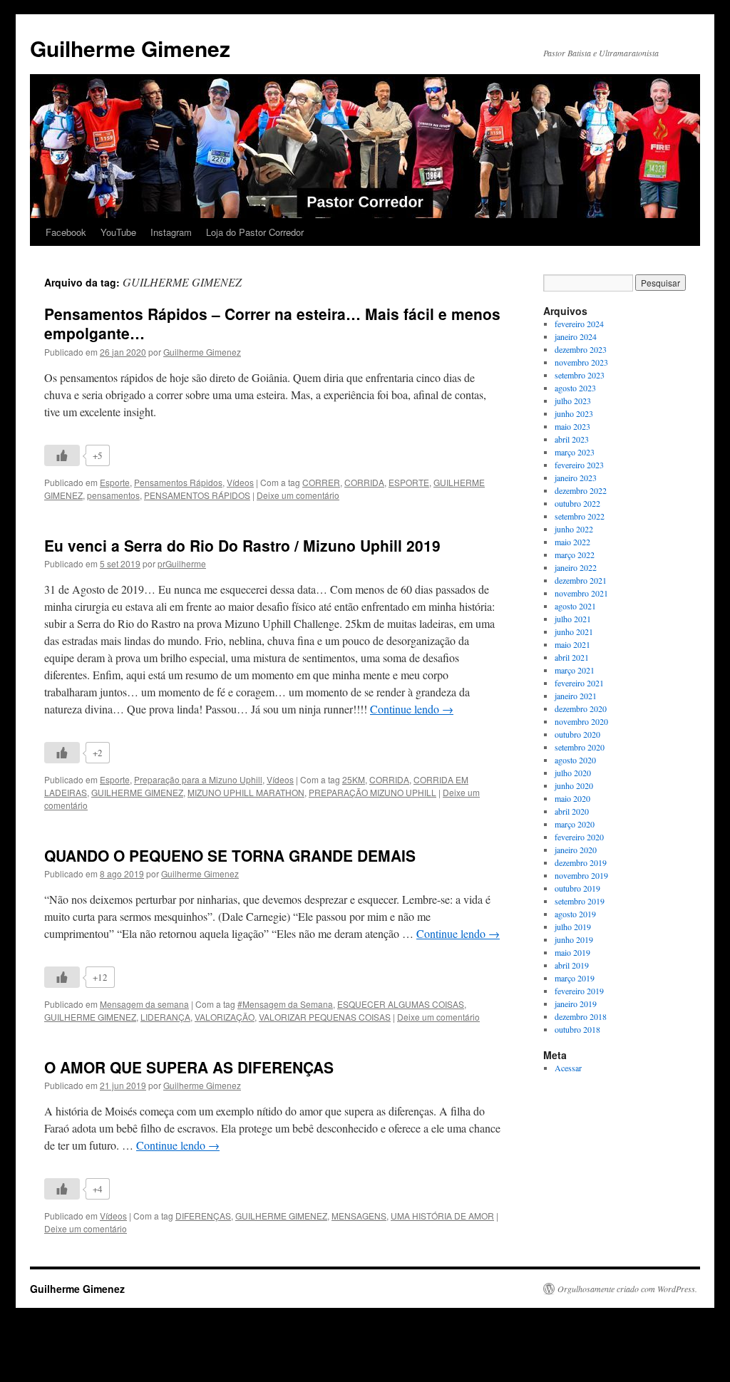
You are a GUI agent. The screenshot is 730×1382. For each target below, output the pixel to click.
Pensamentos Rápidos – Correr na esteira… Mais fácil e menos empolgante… (272, 323)
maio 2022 (572, 541)
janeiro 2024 (576, 336)
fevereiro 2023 (579, 464)
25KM (353, 779)
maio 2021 (572, 644)
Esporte (115, 482)
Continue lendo (411, 708)
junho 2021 (574, 631)
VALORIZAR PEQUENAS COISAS (325, 1017)
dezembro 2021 (581, 580)
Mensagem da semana (144, 1004)
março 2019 (575, 978)
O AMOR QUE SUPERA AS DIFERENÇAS (189, 1067)
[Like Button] (62, 455)
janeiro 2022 (576, 567)
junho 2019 (574, 939)
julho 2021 (573, 618)
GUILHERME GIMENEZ (137, 792)
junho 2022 (574, 529)
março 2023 (575, 452)
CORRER (321, 482)
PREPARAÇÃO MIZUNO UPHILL (372, 792)
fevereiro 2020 (579, 836)
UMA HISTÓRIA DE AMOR (442, 1216)
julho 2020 (573, 772)
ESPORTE (409, 482)
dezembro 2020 (581, 708)
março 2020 (575, 824)
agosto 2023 (575, 387)
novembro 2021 (581, 593)
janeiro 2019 (576, 1003)
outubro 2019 (577, 888)
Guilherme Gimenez (130, 48)
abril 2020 (572, 811)
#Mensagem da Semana (285, 1004)
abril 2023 (572, 439)
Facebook (66, 232)
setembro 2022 (580, 516)
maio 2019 (572, 952)
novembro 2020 (581, 721)
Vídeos (240, 482)
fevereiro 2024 (579, 323)
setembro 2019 (580, 901)
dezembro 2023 (581, 349)
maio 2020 (572, 798)
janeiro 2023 (576, 477)
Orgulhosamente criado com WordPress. (627, 1288)
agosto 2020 (575, 759)
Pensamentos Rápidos (178, 482)
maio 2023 (572, 426)
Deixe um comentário (298, 495)
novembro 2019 (581, 875)
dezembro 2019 (581, 862)
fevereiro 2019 (579, 990)
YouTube (118, 232)
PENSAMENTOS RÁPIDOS (197, 495)
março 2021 (575, 670)
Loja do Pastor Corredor (255, 232)
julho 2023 (573, 400)
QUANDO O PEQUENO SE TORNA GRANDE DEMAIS (230, 855)
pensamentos (113, 495)
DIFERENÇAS (203, 1216)
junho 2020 (574, 785)
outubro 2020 (577, 734)
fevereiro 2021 (579, 683)
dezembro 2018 (581, 1016)
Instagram (171, 232)
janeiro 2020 (576, 849)
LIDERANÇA (165, 1017)
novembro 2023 (581, 362)
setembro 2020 (580, 747)
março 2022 (575, 554)
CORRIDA (364, 482)
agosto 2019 (575, 913)
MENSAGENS (358, 1216)
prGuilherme (182, 563)
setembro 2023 (580, 375)
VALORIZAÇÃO (225, 1017)
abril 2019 (572, 965)
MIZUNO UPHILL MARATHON (245, 792)
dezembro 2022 (581, 490)
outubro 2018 (577, 1029)
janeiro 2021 (576, 695)
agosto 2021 (575, 606)
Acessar (568, 1067)
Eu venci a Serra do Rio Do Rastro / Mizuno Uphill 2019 (242, 545)
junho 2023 (574, 413)
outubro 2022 (577, 503)
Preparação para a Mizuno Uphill (198, 779)
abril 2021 (572, 657)
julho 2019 (573, 926)
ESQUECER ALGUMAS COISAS (400, 1004)
